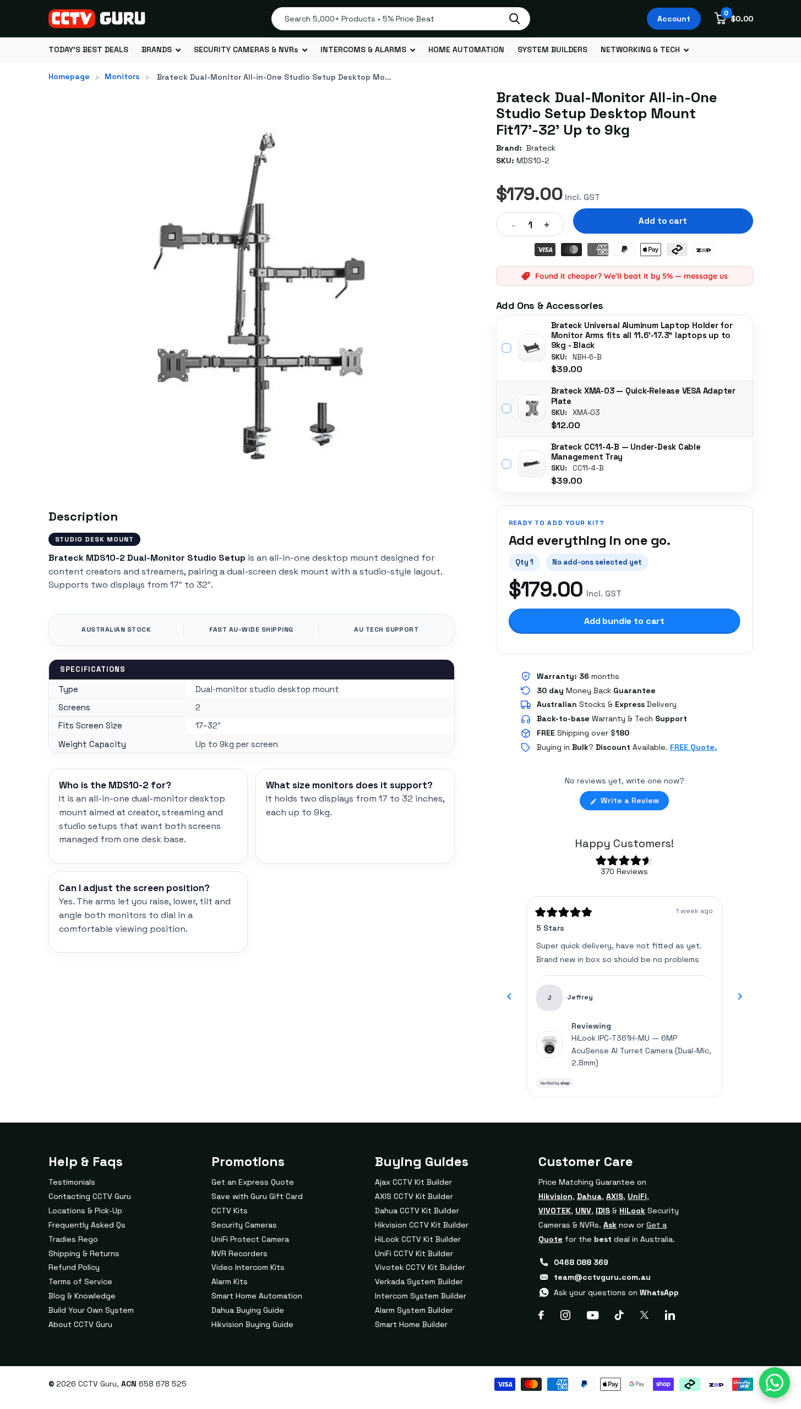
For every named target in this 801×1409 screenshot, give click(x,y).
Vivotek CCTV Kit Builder (420, 1267)
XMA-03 (586, 412)
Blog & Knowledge (82, 1296)
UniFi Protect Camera (250, 1239)
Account (673, 19)
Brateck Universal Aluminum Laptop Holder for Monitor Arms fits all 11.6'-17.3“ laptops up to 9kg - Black (642, 335)
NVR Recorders (239, 1253)
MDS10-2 (532, 160)
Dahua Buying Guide (247, 1310)
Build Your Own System (91, 1310)
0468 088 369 (581, 1262)
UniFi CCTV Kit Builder (414, 1253)
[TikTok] (619, 1315)
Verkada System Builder (419, 1281)
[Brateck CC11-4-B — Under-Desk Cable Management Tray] (532, 464)
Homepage (69, 76)
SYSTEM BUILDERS (552, 49)
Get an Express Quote (252, 1182)
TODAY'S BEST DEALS (88, 49)
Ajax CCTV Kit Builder (413, 1182)
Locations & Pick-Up (85, 1210)
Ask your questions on (616, 1292)
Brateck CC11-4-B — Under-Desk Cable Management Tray (626, 452)
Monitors (122, 76)
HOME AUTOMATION (466, 49)
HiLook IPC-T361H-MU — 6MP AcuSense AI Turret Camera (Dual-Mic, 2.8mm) (641, 1050)
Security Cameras (244, 1225)
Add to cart (662, 221)
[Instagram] (565, 1315)
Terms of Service (80, 1281)
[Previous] (509, 996)
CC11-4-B (588, 468)
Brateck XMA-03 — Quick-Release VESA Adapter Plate (643, 396)
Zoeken (514, 19)
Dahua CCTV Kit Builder (417, 1210)
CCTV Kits (229, 1210)
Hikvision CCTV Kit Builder (421, 1225)
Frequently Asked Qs (87, 1225)
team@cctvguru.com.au (602, 1277)
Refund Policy (74, 1267)
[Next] (740, 996)
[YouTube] (592, 1315)
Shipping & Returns (83, 1253)
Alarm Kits (229, 1281)
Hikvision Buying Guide (252, 1324)
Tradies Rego (73, 1239)
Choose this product (507, 348)
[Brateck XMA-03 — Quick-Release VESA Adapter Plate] (532, 408)
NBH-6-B (587, 357)
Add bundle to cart (624, 621)
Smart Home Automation (256, 1296)
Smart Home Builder (411, 1324)
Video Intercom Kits (248, 1267)
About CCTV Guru (80, 1324)
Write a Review (633, 802)
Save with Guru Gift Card (257, 1196)
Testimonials (71, 1182)
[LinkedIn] (670, 1315)
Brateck (540, 148)
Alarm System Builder (414, 1310)
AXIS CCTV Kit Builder (414, 1196)
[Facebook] (541, 1315)
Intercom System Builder (420, 1296)
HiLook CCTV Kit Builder (418, 1239)
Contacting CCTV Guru (89, 1196)
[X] (644, 1315)
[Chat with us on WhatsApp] (774, 1382)
